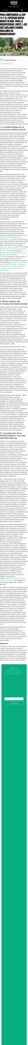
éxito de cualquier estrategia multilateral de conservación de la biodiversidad (12, 268)
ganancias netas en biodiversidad (11, 247)
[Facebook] (10, 6)
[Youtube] (14, 6)
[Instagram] (16, 6)
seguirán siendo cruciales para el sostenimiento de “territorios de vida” (13, 264)
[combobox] (7, 10)
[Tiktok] (18, 6)
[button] (22, 10)
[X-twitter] (12, 6)
